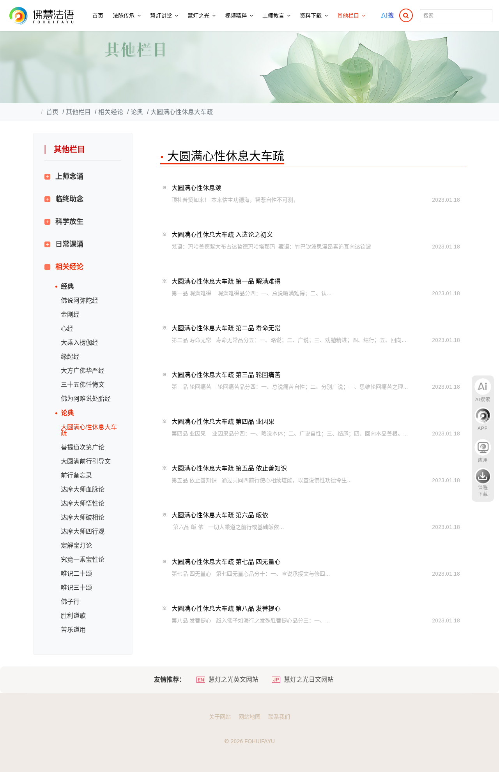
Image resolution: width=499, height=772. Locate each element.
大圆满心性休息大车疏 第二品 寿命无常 (226, 328)
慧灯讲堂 (161, 15)
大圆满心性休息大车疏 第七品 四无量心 (226, 562)
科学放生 (69, 222)
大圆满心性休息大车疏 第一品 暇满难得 (226, 281)
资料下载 (311, 15)
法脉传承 (123, 15)
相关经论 (69, 267)
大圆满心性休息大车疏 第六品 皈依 (220, 515)
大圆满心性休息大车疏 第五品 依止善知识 (229, 468)
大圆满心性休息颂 (196, 188)
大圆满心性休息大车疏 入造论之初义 (222, 234)
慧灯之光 (198, 15)
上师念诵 (69, 176)
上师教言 (273, 15)
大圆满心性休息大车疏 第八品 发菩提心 (226, 608)
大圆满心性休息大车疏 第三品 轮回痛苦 (226, 375)
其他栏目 (348, 15)
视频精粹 (236, 15)
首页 (97, 15)
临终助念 (69, 199)
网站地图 (249, 717)
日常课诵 (69, 244)
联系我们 (279, 717)
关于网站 (220, 717)
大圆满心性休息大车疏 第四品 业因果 (223, 421)
